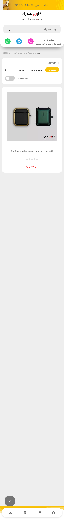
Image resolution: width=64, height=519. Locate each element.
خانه (39, 53)
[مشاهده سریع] (35, 164)
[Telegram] (19, 41)
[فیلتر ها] (10, 501)
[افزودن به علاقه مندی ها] (22, 164)
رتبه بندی (21, 69)
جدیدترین (52, 69)
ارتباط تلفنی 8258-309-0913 (32, 5)
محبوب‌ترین (36, 69)
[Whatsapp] (8, 41)
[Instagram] (31, 41)
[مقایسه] (28, 164)
